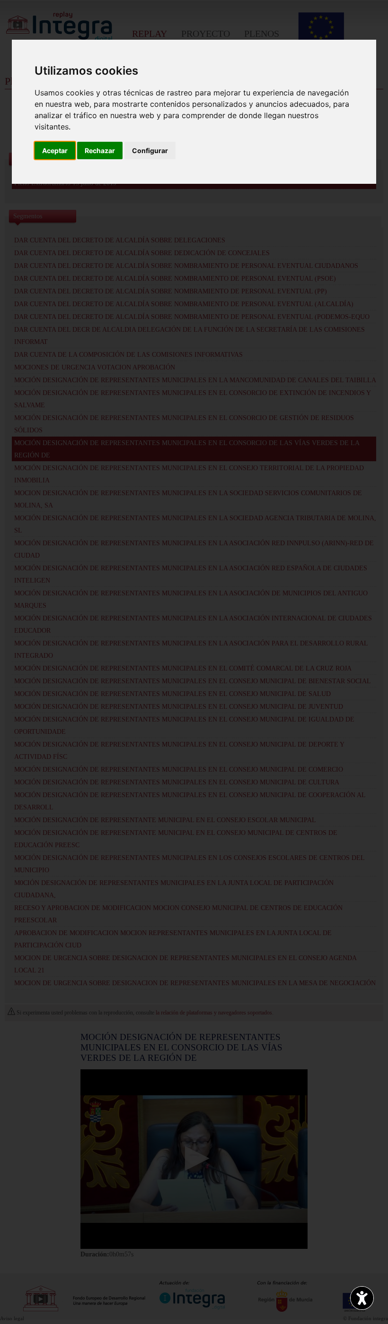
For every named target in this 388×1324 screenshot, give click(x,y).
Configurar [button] (150, 150)
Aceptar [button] (55, 150)
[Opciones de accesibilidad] (362, 1298)
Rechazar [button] (100, 150)
